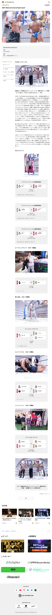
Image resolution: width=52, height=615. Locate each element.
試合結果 (7, 531)
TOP (3, 531)
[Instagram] (24, 590)
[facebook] (28, 590)
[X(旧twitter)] (16, 590)
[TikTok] (35, 590)
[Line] (31, 590)
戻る (26, 498)
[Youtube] (20, 590)
